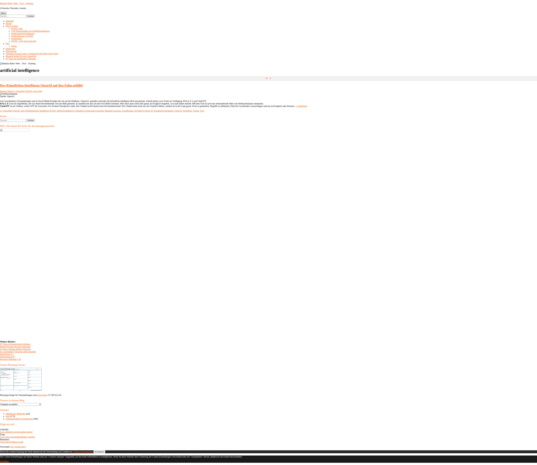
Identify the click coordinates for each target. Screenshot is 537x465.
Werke (14, 46)
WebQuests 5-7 (7, 354)
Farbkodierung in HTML (22, 36)
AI (54, 111)
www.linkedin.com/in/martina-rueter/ (16, 432)
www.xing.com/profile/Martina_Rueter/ (17, 437)
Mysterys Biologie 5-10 (10, 359)
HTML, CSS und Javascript (23, 41)
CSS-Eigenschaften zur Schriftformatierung (30, 31)
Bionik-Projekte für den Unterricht (21, 56)
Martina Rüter (6, 91)
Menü (3, 13)
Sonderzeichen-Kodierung (22, 33)
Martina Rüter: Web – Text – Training (16, 3)
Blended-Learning (113, 111)
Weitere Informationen (83, 451)
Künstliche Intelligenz (163, 111)
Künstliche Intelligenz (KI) (41, 111)
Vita (7, 43)
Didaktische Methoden (16, 414)
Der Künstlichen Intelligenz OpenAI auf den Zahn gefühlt (41, 85)
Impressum (10, 49)
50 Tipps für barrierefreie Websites (21, 59)
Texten (196, 111)
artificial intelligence (65, 111)
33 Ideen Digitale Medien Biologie (15, 349)
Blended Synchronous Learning (90, 111)
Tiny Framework (17, 447)
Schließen (4, 461)
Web (8, 416)
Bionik (9, 23)
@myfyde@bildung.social (11, 442)
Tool (202, 111)
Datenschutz (11, 51)
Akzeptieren (99, 452)
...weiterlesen (301, 106)
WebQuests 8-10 (7, 357)
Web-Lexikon (12, 26)
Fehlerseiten (16, 38)
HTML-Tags (17, 28)
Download (42, 395)
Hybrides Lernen (142, 111)
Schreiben (187, 111)
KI (152, 111)
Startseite (10, 21)
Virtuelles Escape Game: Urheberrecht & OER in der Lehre (32, 54)
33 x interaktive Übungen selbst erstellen (18, 352)
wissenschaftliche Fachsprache (19, 419)
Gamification (127, 111)
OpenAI (178, 111)
